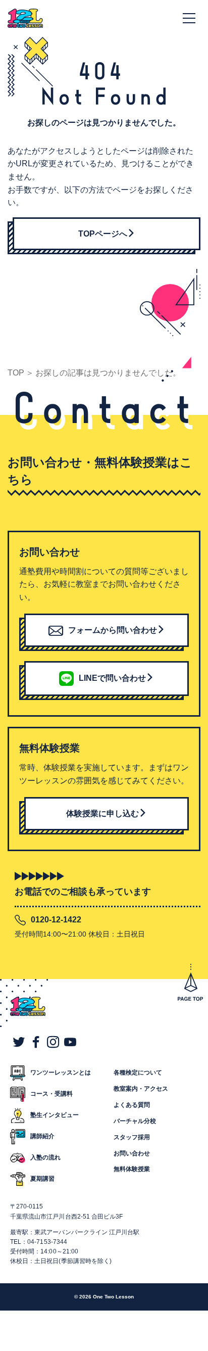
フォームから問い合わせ (112, 630)
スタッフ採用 (132, 1137)
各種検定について (138, 1072)
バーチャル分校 (135, 1121)
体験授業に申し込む (102, 813)
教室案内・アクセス (141, 1088)
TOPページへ (102, 233)
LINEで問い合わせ (112, 678)
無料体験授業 (132, 1169)
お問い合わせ (132, 1153)
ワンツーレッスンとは (60, 1072)
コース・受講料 (51, 1093)
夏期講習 (42, 1178)
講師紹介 (42, 1136)
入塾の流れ (45, 1157)
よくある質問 (132, 1104)
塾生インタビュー (54, 1115)
